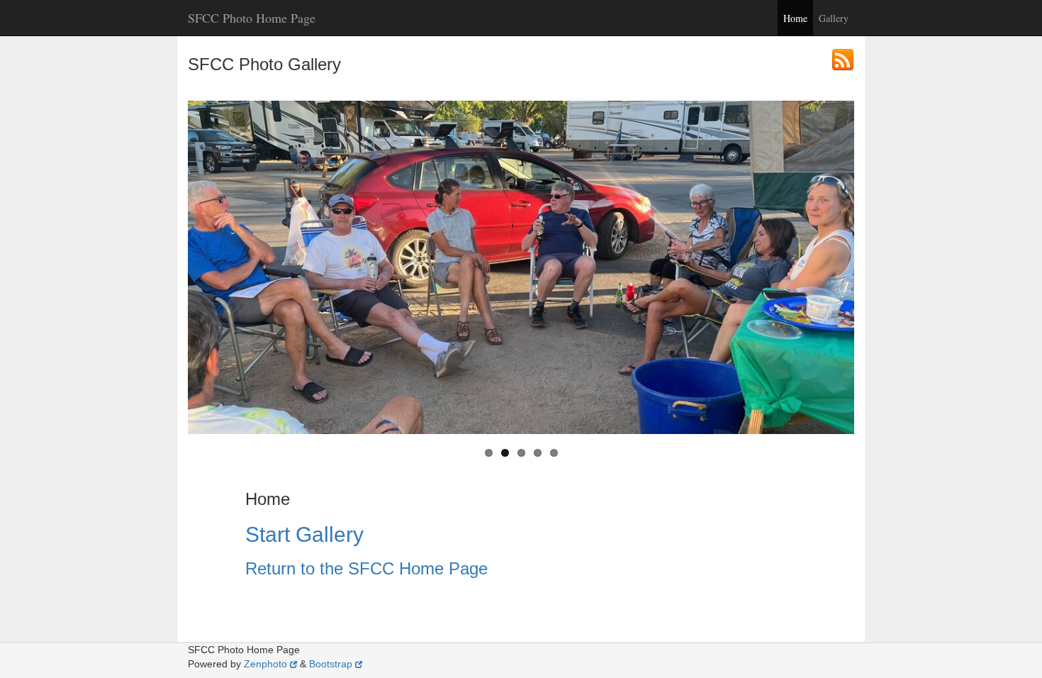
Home (795, 18)
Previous (188, 267)
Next (854, 267)
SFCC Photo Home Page (251, 17)
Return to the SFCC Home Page (366, 568)
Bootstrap (330, 663)
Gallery (833, 18)
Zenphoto (265, 663)
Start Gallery (304, 534)
